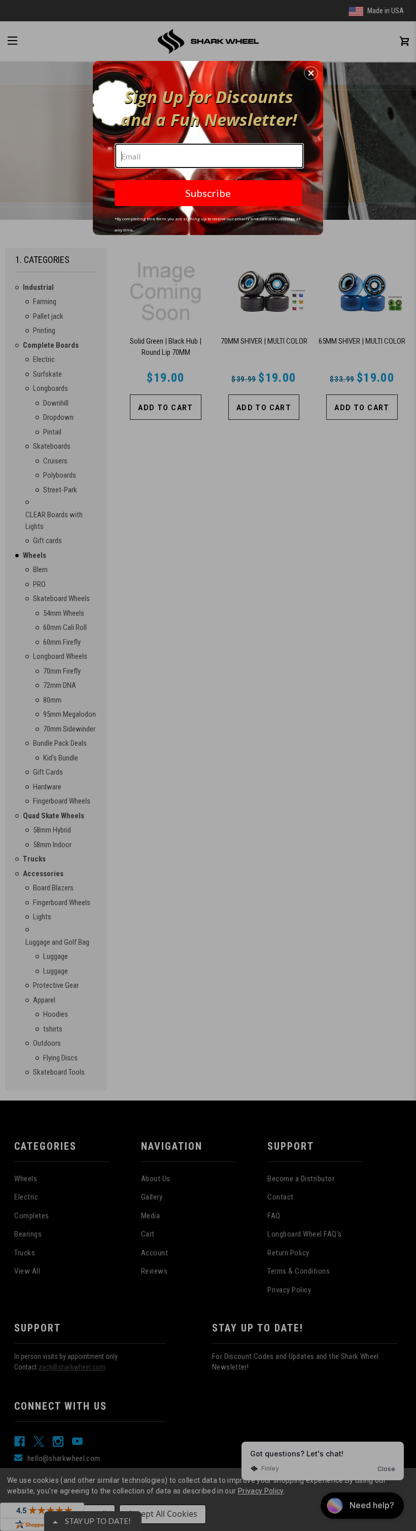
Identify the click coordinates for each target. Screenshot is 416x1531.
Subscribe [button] (208, 193)
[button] (311, 73)
